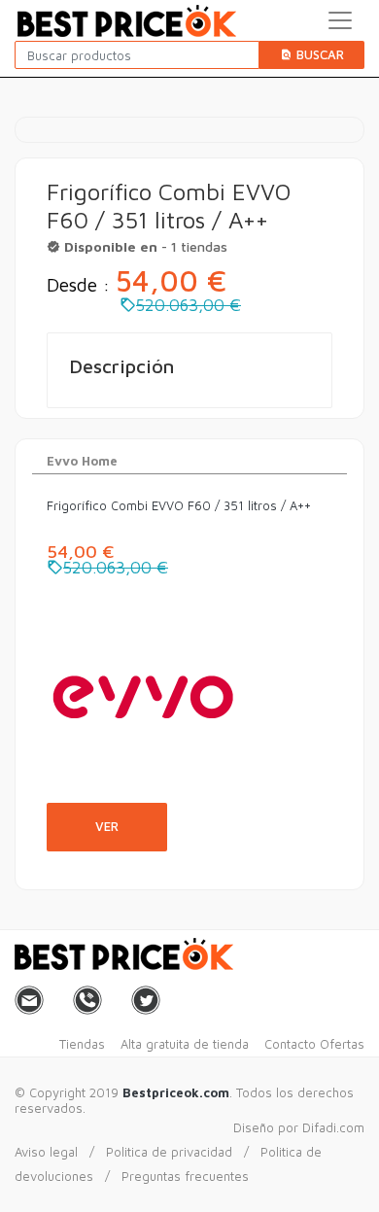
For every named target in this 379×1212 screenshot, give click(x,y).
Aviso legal (46, 1152)
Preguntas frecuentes (185, 1176)
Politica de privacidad (169, 1152)
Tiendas (82, 1044)
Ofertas (342, 1044)
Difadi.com (333, 1127)
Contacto (290, 1044)
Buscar (318, 54)
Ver (107, 826)
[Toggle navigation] (340, 20)
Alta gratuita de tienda (185, 1044)
